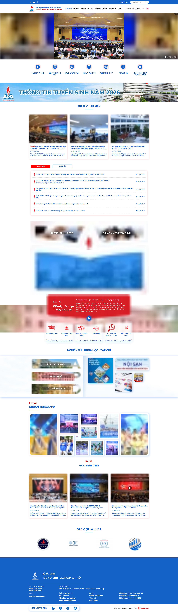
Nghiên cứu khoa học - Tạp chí (89, 350)
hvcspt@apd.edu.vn (37, 596)
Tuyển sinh (97, 8)
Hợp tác (104, 8)
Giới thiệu (76, 8)
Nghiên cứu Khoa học (116, 8)
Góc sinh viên (89, 465)
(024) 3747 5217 (35, 591)
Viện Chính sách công (67, 600)
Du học (91, 593)
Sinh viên (127, 8)
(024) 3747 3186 (35, 589)
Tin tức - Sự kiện (89, 106)
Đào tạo (89, 8)
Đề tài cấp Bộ (56, 376)
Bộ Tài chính (64, 595)
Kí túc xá (92, 598)
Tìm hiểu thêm (52, 340)
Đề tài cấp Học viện (56, 364)
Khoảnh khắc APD (42, 406)
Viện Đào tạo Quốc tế (67, 598)
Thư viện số (93, 600)
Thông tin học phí (96, 595)
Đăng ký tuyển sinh (117, 233)
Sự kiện (83, 8)
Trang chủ (68, 8)
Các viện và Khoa (89, 529)
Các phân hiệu (136, 8)
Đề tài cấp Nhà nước (56, 389)
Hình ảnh (33, 403)
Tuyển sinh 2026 (62, 233)
